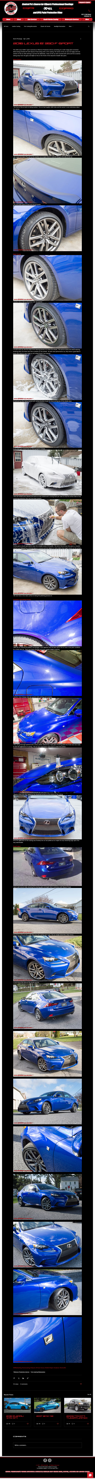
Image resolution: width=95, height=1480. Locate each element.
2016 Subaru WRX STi (14, 1417)
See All (89, 1394)
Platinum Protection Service (21, 1372)
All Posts (6, 26)
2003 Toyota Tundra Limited (76, 1417)
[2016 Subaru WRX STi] (17, 1405)
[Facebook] (45, 1460)
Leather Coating (16, 26)
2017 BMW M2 (44, 1416)
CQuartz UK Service (45, 26)
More (70, 26)
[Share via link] (28, 1378)
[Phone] (89, 11)
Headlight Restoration (59, 26)
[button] (89, 26)
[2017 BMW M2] (47, 1405)
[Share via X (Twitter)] (18, 1378)
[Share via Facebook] (14, 1378)
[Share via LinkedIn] (23, 1378)
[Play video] (47, 866)
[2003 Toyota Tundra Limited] (77, 1405)
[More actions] (81, 39)
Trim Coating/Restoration (30, 26)
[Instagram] (49, 1460)
